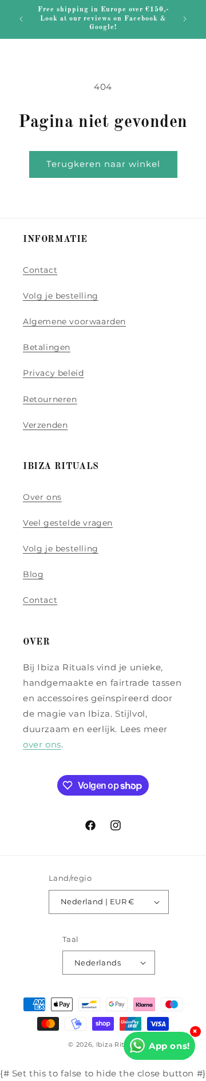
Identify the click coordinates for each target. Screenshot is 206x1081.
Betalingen (46, 347)
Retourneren (50, 399)
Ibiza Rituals (117, 1044)
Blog (33, 574)
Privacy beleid (53, 373)
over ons (42, 744)
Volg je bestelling (60, 296)
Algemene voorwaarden (74, 321)
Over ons (42, 497)
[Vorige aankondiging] (21, 18)
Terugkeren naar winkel (103, 163)
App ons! (169, 1045)
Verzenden (45, 425)
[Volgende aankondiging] (184, 18)
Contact (40, 270)
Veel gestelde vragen (68, 523)
